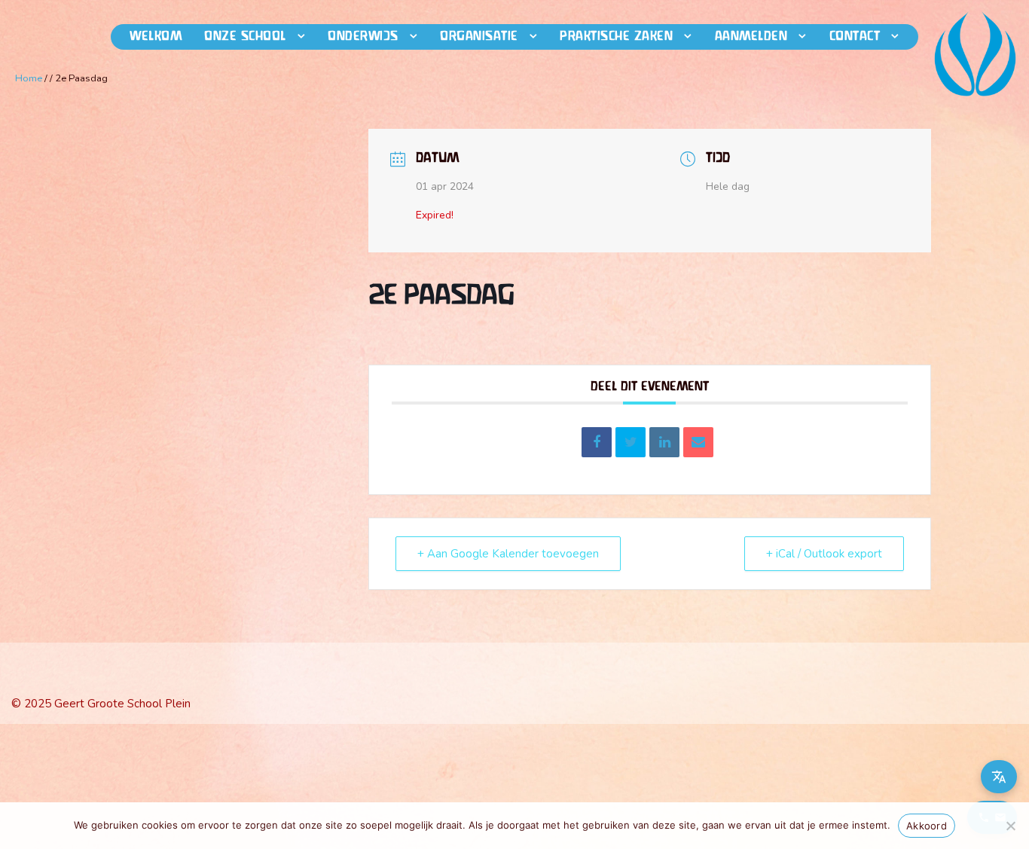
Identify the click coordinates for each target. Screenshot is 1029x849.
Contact (855, 37)
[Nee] (1010, 825)
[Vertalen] (999, 776)
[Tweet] (630, 442)
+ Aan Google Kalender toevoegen (508, 553)
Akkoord (926, 826)
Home (28, 78)
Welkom (156, 37)
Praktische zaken (616, 37)
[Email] (698, 442)
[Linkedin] (664, 442)
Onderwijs (363, 37)
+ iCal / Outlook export (824, 553)
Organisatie (479, 37)
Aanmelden (751, 37)
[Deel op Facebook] (597, 442)
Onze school (245, 37)
